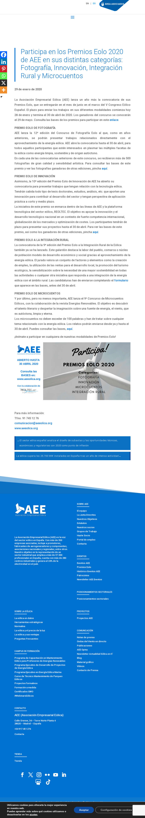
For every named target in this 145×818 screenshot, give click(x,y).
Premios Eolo (84, 567)
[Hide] (1, 96)
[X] (3, 82)
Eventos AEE (83, 563)
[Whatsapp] (3, 75)
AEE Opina (82, 649)
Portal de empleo (86, 539)
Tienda (18, 761)
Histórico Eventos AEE (88, 571)
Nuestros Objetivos (87, 519)
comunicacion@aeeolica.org (33, 423)
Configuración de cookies (117, 809)
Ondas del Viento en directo (91, 641)
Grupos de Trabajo (87, 531)
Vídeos (80, 666)
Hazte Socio (83, 535)
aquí (104, 168)
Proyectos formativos (25, 683)
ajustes (32, 814)
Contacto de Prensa (87, 670)
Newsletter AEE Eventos (89, 579)
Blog (79, 658)
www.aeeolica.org (26, 428)
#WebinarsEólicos (24, 695)
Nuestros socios (85, 527)
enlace (114, 120)
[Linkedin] (3, 61)
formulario (121, 280)
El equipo (82, 510)
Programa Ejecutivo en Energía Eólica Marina (37, 672)
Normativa (19, 626)
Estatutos (82, 523)
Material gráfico (85, 662)
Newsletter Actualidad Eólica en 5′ (95, 654)
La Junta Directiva (86, 515)
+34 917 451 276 (22, 729)
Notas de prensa (85, 637)
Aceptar (86, 809)
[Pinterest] (3, 68)
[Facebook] (3, 54)
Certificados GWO (23, 691)
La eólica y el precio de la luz (29, 630)
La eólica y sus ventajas (26, 634)
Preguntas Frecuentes (26, 638)
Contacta (81, 543)
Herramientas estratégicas (28, 622)
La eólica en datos (24, 618)
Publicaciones (84, 645)
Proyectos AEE (85, 618)
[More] (3, 89)
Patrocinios (83, 575)
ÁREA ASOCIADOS (114, 4)
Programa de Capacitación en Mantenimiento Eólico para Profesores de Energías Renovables (39, 659)
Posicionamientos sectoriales (93, 598)
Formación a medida (25, 687)
